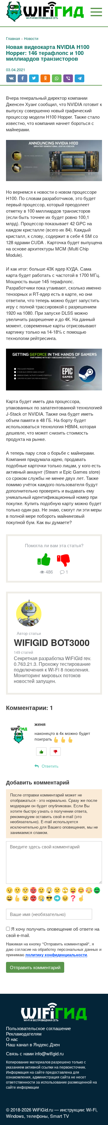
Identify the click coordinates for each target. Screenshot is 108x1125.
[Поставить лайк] (44, 558)
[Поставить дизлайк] (64, 558)
